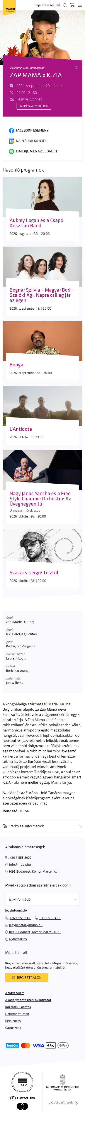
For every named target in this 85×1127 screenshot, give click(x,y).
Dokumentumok (17, 1014)
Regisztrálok (29, 977)
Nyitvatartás (18, 939)
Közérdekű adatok (18, 1007)
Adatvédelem (14, 993)
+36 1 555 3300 (20, 918)
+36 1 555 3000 (20, 857)
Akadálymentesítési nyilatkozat (28, 1000)
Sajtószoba (13, 1028)
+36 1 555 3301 (50, 918)
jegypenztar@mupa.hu (25, 925)
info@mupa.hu (20, 864)
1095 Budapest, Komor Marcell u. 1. (34, 871)
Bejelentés (13, 1021)
